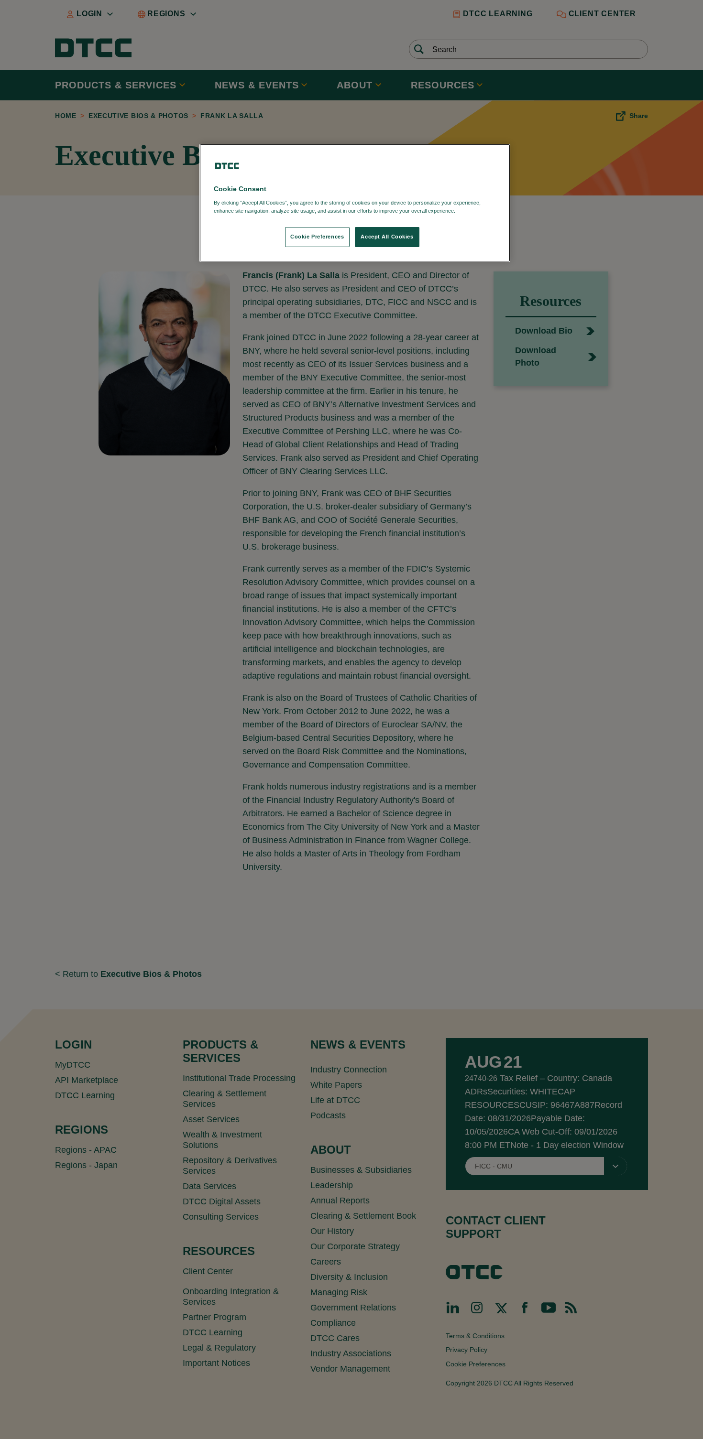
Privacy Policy (476, 211)
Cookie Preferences (317, 236)
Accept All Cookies (387, 236)
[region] (354, 203)
